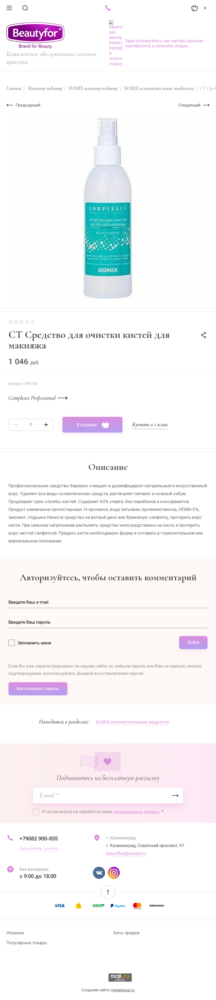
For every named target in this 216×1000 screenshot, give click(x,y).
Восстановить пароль (38, 688)
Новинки (15, 932)
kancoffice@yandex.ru (126, 853)
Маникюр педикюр (45, 88)
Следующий (189, 105)
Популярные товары (26, 942)
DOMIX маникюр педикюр (93, 88)
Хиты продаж (126, 932)
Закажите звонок (38, 848)
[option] (108, 208)
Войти (193, 642)
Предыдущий (28, 105)
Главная (13, 88)
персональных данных (136, 811)
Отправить (175, 795)
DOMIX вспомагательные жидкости (159, 88)
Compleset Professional (32, 397)
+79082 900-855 (38, 838)
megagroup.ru (123, 990)
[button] (108, 892)
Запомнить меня (34, 642)
